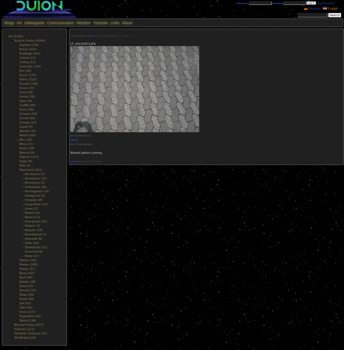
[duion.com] (40, 17)
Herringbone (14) (37, 191)
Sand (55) (26, 286)
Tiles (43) (25, 307)
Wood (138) (27, 320)
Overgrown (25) (36, 221)
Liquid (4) (26, 126)
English (332, 8)
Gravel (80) (27, 118)
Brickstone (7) (35, 182)
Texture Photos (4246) (29, 40)
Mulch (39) (26, 148)
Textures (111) (24, 329)
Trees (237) (27, 312)
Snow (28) (26, 299)
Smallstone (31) (36, 247)
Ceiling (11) (27, 62)
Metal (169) (27, 135)
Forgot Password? (325, 3)
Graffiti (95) (27, 105)
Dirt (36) (25, 70)
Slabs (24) (32, 243)
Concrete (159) (30, 66)
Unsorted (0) (34, 251)
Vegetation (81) (30, 316)
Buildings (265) (29, 53)
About (127, 23)
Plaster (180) (28, 264)
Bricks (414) (27, 49)
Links (115, 23)
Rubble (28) (27, 281)
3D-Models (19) (25, 337)
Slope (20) (26, 294)
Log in (74, 161)
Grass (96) (26, 109)
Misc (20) (25, 139)
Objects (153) (29, 157)
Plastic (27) (27, 269)
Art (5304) (16, 36)
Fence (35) (26, 88)
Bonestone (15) (36, 178)
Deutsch (314, 8)
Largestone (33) (36, 204)
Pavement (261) (30, 170)
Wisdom (84, 23)
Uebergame (34, 23)
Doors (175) (27, 75)
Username (242, 3)
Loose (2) (31, 208)
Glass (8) (25, 101)
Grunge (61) (28, 122)
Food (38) (26, 92)
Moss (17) (26, 144)
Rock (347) (27, 273)
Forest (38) (27, 96)
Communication (60, 23)
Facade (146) (28, 83)
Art (19, 23)
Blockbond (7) (34, 174)
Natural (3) (32, 217)
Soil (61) (25, 303)
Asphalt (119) (28, 45)
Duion (91, 35)
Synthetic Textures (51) (30, 333)
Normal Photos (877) (29, 324)
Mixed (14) (32, 213)
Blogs (9, 23)
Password (277, 3)
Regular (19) (33, 230)
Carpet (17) (27, 58)
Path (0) (24, 165)
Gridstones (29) (36, 187)
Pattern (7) (32, 225)
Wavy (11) (32, 256)
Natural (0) (27, 152)
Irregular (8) (33, 200)
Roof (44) (25, 277)
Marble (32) (27, 131)
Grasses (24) (28, 114)
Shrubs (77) (27, 290)
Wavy (74, 140)
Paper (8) (25, 161)
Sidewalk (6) (33, 238)
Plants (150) (27, 260)
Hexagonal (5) (35, 195)
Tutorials (100, 23)
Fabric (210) (27, 79)
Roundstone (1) (35, 234)
